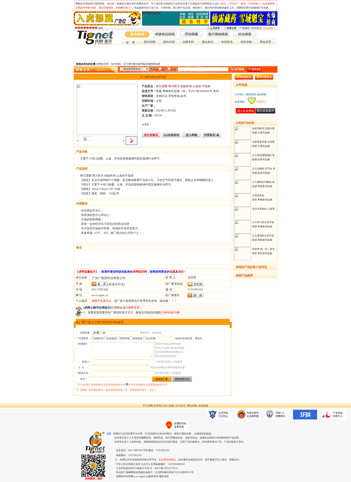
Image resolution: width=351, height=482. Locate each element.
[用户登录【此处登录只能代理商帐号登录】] (99, 284)
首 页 (130, 42)
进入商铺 (191, 134)
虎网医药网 (102, 64)
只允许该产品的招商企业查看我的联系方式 (102, 384)
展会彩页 (265, 41)
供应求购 (246, 41)
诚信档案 (261, 94)
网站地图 (192, 405)
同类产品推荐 (244, 275)
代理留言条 (211, 134)
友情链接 (203, 405)
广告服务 (244, 28)
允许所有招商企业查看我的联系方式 (147, 384)
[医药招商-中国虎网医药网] (266, 32)
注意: (109, 433)
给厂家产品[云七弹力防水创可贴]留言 (100, 322)
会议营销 (151, 338)
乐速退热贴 (258, 195)
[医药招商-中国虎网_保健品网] (269, 32)
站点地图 (268, 28)
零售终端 (125, 338)
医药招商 (149, 41)
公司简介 (239, 94)
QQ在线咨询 (171, 134)
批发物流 (112, 338)
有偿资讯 (227, 41)
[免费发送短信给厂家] (195, 285)
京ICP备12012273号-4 (166, 468)
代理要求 (82, 203)
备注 (79, 247)
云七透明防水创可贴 (263, 235)
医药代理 (169, 41)
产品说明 (82, 168)
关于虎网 (148, 405)
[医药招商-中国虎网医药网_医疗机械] (272, 32)
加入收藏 (169, 405)
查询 (216, 91)
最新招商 (251, 94)
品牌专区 (188, 41)
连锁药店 (99, 338)
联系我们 (158, 405)
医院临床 (138, 338)
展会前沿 (207, 41)
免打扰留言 (151, 134)
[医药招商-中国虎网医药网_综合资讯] (275, 32)
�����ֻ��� (86, 27)
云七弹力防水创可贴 (263, 222)
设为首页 (256, 28)
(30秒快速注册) (170, 312)
